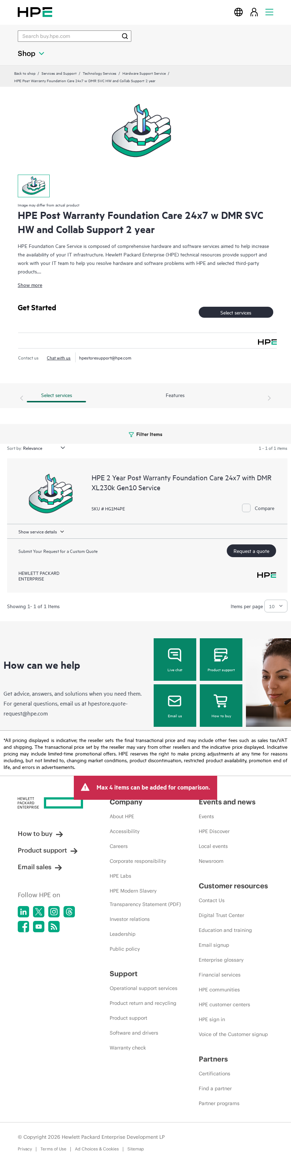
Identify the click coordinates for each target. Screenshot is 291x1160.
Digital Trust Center (221, 915)
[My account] (254, 12)
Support (124, 973)
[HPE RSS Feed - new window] (54, 926)
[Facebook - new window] (23, 926)
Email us (175, 715)
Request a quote (251, 550)
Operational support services (143, 988)
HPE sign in (212, 1019)
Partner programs (219, 1103)
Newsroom (211, 861)
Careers (119, 846)
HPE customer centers (224, 1004)
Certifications (214, 1073)
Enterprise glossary (221, 960)
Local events (213, 846)
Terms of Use (53, 1148)
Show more (30, 284)
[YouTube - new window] (38, 926)
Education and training (225, 930)
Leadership (123, 934)
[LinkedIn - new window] (23, 911)
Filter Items (149, 433)
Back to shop (24, 73)
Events (206, 816)
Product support (221, 669)
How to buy (221, 715)
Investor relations (130, 919)
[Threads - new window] (69, 911)
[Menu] (269, 12)
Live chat (175, 669)
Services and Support (59, 73)
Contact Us (212, 900)
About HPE (122, 816)
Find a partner (215, 1088)
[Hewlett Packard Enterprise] (35, 12)
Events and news (227, 801)
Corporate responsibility (138, 861)
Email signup (214, 945)
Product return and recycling (143, 1003)
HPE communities (219, 989)
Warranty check (128, 1048)
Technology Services (99, 73)
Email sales (34, 867)
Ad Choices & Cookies (97, 1148)
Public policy (125, 949)
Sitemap (135, 1148)
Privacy (25, 1148)
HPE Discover (214, 831)
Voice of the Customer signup (233, 1034)
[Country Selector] (238, 12)
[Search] (125, 36)
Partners (213, 1058)
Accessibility (124, 831)
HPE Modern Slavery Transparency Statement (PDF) (145, 897)
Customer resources (233, 885)
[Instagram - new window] (54, 911)
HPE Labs (120, 876)
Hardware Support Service (144, 73)
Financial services (220, 975)
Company (126, 801)
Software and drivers (134, 1033)
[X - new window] (38, 911)
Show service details (37, 531)
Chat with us (59, 357)
